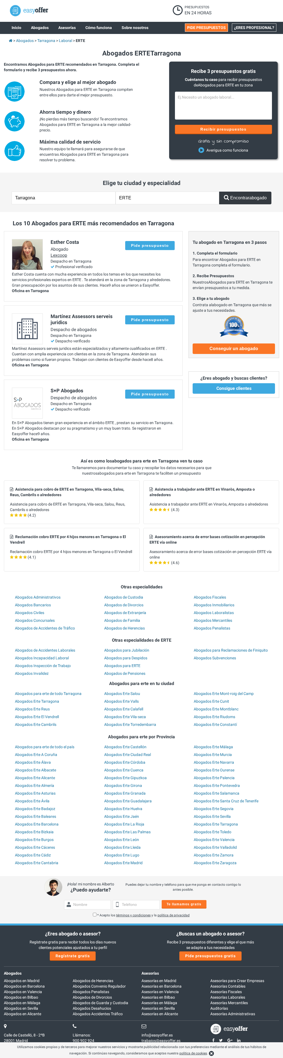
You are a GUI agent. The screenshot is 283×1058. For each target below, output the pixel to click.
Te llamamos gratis (184, 904)
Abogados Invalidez (32, 673)
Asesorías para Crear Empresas (237, 980)
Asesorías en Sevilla (158, 1008)
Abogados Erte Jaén (121, 816)
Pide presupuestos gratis (210, 956)
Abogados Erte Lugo (121, 855)
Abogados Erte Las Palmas (127, 832)
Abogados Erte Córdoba (124, 762)
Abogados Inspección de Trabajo (43, 665)
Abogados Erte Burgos (34, 839)
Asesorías (150, 973)
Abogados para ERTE (122, 665)
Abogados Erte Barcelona (37, 824)
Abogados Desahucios (92, 1008)
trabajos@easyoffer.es (161, 1040)
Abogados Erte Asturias (35, 793)
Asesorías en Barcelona (162, 986)
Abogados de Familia (122, 620)
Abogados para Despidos (125, 658)
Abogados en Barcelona (24, 986)
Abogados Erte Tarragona (37, 701)
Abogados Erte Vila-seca (125, 717)
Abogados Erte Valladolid (215, 847)
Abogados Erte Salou (122, 693)
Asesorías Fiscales (226, 992)
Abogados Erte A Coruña (36, 754)
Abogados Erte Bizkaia (34, 832)
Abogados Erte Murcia (213, 754)
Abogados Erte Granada (125, 793)
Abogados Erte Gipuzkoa (125, 778)
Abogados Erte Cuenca (123, 770)
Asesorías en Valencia (160, 992)
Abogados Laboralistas (214, 612)
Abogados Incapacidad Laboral (42, 658)
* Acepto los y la (143, 915)
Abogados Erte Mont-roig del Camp (224, 693)
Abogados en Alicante (22, 1014)
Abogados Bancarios (33, 605)
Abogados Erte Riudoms (214, 717)
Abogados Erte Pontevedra (217, 785)
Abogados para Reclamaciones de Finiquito (231, 650)
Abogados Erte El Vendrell (37, 717)
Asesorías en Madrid (159, 980)
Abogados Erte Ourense (214, 770)
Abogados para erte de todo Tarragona (48, 693)
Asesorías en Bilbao (158, 997)
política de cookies (193, 1053)
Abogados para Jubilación (126, 650)
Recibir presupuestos (223, 129)
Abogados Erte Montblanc (216, 709)
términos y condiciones (133, 915)
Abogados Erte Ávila (32, 801)
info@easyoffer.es (157, 1035)
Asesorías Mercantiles (229, 1003)
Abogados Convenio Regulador (99, 986)
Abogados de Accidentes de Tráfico (45, 628)
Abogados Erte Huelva (123, 808)
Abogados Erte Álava (33, 762)
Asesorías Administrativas (232, 1014)
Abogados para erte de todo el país (44, 747)
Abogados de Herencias (124, 628)
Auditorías (219, 1008)
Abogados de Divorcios (123, 605)
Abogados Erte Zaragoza (215, 863)
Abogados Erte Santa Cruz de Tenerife (226, 801)
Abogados (13, 973)
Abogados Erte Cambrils (35, 724)
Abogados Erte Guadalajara (128, 801)
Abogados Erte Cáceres (35, 847)
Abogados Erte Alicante (35, 778)
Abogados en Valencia (23, 992)
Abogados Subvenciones (215, 658)
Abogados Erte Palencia (214, 778)
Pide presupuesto (150, 245)
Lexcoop (59, 255)
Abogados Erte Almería (34, 785)
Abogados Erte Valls (121, 701)
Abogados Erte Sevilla (212, 816)
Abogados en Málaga (22, 1003)
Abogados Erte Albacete (35, 770)
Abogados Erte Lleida (122, 847)
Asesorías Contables (227, 986)
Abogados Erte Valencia (214, 839)
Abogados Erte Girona (123, 785)
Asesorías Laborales (227, 997)
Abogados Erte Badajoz (35, 808)
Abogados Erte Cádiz (33, 855)
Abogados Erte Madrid (123, 863)
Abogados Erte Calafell (123, 709)
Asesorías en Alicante (160, 1014)
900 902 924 (83, 1040)
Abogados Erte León (121, 839)
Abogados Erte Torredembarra (130, 724)
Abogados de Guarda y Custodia (100, 1003)
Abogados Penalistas (212, 628)
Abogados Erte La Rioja (124, 824)
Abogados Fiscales (210, 597)
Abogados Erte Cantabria (36, 863)
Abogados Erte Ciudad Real (127, 754)
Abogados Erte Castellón (125, 747)
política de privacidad (174, 915)
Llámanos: (82, 1035)
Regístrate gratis (73, 956)
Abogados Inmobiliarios (214, 605)
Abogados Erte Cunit (211, 701)
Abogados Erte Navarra (214, 762)
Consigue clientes (233, 388)
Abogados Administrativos (38, 597)
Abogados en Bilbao (21, 997)
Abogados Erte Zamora (214, 855)
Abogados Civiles (29, 612)
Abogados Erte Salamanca (216, 793)
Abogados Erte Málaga (213, 747)
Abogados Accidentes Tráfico (98, 1014)
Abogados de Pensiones (124, 673)
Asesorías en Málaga (159, 1003)
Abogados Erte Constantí (215, 724)
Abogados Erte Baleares (35, 816)
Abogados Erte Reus (32, 709)
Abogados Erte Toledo (212, 832)
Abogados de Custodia (123, 597)
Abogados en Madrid (22, 980)
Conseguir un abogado (233, 348)
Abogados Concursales (35, 620)
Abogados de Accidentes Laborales (45, 650)
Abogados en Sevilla (21, 1008)
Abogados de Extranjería (125, 612)
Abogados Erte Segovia (214, 808)
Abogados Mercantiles (213, 620)
